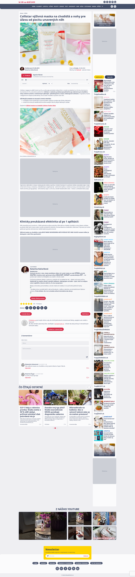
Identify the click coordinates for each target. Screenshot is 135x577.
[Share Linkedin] (41, 307)
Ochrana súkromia (82, 563)
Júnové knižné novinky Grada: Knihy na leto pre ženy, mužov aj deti (109, 436)
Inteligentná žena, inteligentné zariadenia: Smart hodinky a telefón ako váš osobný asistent (109, 229)
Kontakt (43, 563)
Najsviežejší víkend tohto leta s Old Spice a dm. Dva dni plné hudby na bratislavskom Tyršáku (109, 85)
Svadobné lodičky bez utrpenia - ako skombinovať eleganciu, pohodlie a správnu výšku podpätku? (109, 104)
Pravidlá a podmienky (65, 563)
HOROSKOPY (72, 6)
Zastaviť (24, 83)
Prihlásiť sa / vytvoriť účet (55, 329)
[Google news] (73, 568)
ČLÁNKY (106, 210)
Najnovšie (110, 77)
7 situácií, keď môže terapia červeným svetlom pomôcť (109, 131)
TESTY (66, 6)
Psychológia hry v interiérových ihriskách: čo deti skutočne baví (109, 276)
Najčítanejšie (99, 77)
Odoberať (85, 556)
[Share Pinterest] (38, 307)
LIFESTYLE (45, 6)
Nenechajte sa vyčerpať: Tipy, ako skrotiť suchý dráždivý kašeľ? (109, 214)
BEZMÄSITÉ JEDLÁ (109, 401)
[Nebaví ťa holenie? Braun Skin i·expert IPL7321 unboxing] (79, 533)
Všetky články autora (38, 298)
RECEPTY (56, 6)
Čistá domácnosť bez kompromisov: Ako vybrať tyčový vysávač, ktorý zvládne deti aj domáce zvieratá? (109, 423)
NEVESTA (106, 97)
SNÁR (77, 6)
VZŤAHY (51, 6)
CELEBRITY (39, 6)
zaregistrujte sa (59, 324)
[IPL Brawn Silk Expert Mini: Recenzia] (104, 533)
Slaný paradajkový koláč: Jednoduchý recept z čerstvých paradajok (109, 173)
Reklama (52, 563)
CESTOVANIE (87, 6)
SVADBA (94, 6)
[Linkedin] (115, 2)
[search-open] (115, 6)
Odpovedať (28, 368)
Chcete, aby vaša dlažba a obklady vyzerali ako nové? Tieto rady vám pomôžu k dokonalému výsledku (109, 306)
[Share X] (34, 307)
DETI (105, 271)
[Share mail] (45, 307)
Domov (21, 13)
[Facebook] (104, 2)
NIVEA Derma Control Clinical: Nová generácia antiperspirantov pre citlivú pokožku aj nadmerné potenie (109, 260)
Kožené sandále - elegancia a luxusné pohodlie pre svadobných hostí (109, 117)
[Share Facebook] (26, 307)
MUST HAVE (107, 112)
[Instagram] (110, 2)
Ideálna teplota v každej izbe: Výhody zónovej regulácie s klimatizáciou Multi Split (109, 379)
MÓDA (81, 6)
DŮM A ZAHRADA (109, 183)
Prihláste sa (32, 320)
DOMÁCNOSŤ (108, 299)
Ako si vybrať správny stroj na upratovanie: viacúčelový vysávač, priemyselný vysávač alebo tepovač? (109, 321)
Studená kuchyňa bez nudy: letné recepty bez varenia (109, 406)
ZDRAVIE (61, 6)
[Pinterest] (112, 2)
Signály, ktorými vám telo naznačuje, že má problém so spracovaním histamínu (109, 145)
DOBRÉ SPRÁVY (108, 240)
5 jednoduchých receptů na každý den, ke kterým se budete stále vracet (109, 200)
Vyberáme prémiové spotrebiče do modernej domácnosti (108, 394)
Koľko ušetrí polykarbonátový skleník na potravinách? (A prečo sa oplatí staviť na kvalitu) (109, 289)
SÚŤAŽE (99, 6)
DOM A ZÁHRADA (109, 283)
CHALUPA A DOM (109, 361)
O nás (35, 563)
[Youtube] (107, 2)
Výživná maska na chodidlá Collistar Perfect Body (41, 105)
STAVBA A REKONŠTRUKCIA (109, 333)
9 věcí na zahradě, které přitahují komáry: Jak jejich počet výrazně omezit (109, 188)
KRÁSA (33, 6)
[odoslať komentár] (87, 357)
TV (102, 6)
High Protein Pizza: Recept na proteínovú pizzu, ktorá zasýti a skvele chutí (109, 160)
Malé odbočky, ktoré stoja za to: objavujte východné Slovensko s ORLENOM (109, 245)
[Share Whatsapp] (30, 307)
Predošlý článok (26, 314)
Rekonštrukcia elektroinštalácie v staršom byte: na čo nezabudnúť (109, 339)
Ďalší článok (85, 314)
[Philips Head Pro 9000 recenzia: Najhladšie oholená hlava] (104, 518)
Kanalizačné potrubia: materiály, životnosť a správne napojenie (107, 366)
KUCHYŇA (107, 389)
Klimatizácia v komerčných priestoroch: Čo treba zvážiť (108, 351)
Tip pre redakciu (96, 563)
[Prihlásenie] (112, 6)
